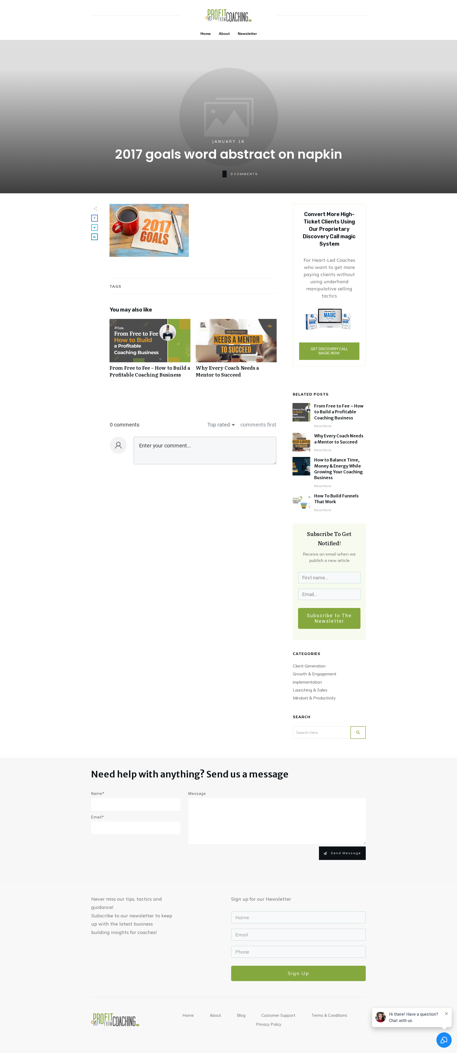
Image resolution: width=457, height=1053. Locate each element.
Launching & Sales (310, 690)
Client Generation (309, 666)
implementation (307, 682)
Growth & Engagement (314, 673)
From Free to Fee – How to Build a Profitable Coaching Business (149, 351)
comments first (258, 425)
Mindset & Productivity (314, 698)
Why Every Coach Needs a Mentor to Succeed (236, 351)
